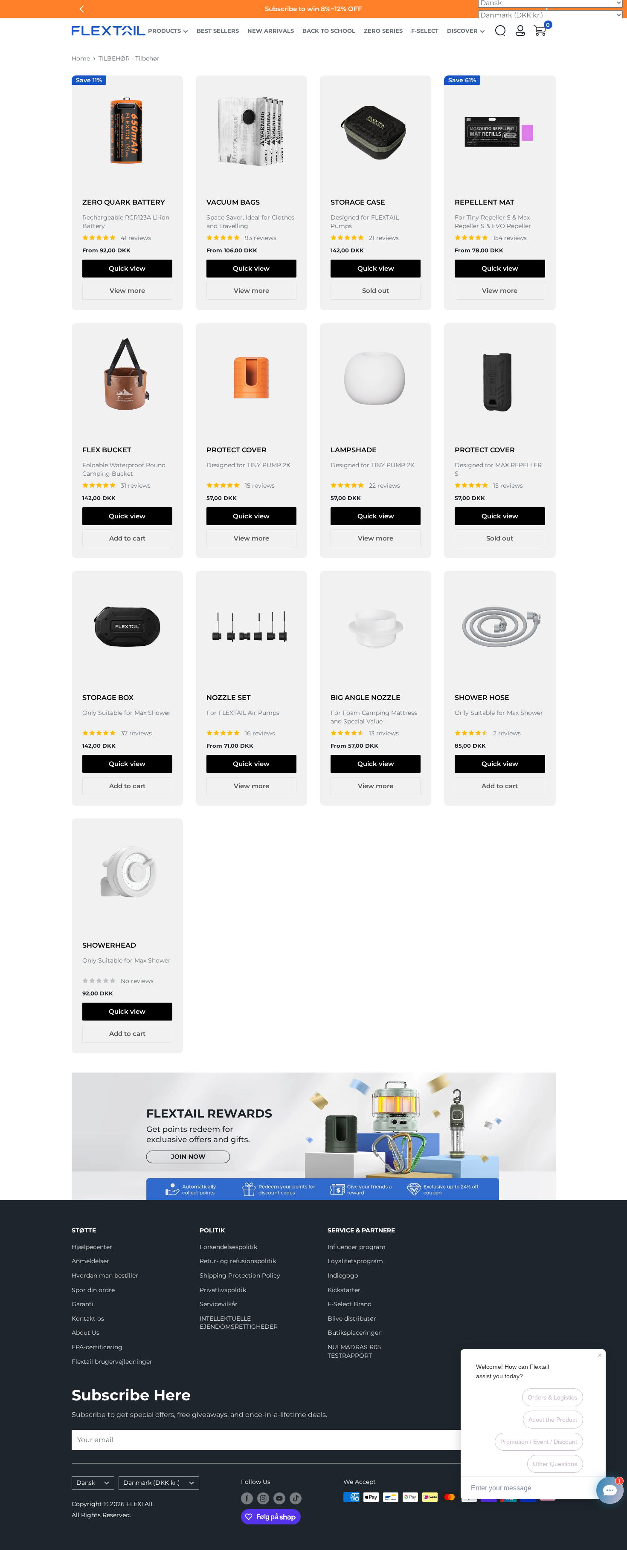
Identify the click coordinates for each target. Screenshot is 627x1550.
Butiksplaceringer (354, 1332)
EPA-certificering (97, 1347)
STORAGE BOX (108, 698)
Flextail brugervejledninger (112, 1361)
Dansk (85, 1482)
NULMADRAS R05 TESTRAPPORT (354, 1351)
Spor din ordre (93, 1290)
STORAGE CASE (358, 202)
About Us (85, 1332)
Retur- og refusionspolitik (238, 1261)
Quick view (127, 268)
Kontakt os (88, 1318)
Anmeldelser (90, 1261)
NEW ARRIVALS (270, 30)
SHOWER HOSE (482, 698)
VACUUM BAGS (233, 202)
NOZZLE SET (228, 698)
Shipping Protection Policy (240, 1275)
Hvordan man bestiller (105, 1275)
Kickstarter (344, 1290)
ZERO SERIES (383, 30)
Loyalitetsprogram (355, 1261)
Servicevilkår (219, 1304)
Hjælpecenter (92, 1247)
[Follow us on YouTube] (279, 1498)
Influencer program (357, 1247)
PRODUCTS (164, 30)
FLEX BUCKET (106, 450)
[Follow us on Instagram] (263, 1498)
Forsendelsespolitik (228, 1247)
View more (127, 290)
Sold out (375, 290)
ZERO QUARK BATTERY (123, 202)
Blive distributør (352, 1318)
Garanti (82, 1304)
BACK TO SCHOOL (328, 30)
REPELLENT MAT (484, 202)
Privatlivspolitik (223, 1290)
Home (81, 58)
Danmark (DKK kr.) (151, 1482)
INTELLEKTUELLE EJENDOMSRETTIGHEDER (239, 1323)
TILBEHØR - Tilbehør (129, 58)
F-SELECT (424, 30)
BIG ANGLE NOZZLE (366, 698)
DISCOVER (462, 30)
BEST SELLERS (218, 30)
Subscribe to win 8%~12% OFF (313, 9)
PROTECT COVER (236, 450)
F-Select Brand (350, 1304)
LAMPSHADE (354, 450)
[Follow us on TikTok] (296, 1498)
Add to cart (127, 538)
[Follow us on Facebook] (247, 1498)
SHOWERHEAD (109, 945)
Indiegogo (343, 1275)
